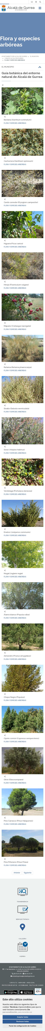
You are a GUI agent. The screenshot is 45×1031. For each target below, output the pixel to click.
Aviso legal (31, 982)
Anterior (17, 873)
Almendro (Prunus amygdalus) (17, 656)
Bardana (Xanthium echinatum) (17, 120)
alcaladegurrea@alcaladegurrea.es (23, 976)
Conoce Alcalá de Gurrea (14, 58)
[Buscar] (40, 2)
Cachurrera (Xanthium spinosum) (18, 161)
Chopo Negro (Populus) (14, 697)
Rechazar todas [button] (22, 1021)
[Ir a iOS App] (26, 992)
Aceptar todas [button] (22, 1017)
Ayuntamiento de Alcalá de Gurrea (14, 56)
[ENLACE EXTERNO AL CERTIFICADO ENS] (38, 992)
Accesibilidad (23, 985)
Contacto (13, 982)
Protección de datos (9, 985)
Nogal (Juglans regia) (13, 573)
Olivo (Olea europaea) (13, 779)
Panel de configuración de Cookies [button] (22, 1026)
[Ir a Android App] (11, 992)
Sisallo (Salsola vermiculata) (16, 408)
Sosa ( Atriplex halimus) (14, 449)
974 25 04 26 (17, 973)
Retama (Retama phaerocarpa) (18, 367)
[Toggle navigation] (39, 8)
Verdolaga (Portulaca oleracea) (18, 491)
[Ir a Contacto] (32, 2)
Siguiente (27, 873)
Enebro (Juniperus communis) (17, 532)
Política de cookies (36, 985)
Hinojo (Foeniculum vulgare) (16, 285)
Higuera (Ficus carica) (13, 243)
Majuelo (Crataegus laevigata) (17, 326)
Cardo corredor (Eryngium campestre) (21, 202)
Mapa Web (21, 982)
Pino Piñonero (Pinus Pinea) (16, 862)
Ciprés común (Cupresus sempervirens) (21, 738)
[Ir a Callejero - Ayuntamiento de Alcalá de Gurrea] (36, 2)
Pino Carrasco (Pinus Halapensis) (18, 821)
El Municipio (34, 56)
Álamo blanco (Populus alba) (17, 614)
